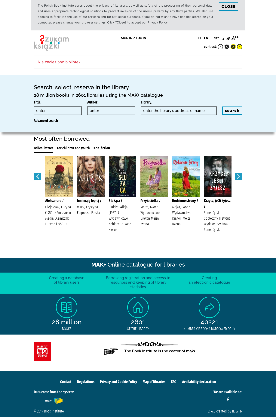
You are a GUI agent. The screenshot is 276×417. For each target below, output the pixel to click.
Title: (37, 102)
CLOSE (229, 6)
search (232, 110)
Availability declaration (199, 381)
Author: (92, 102)
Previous (37, 176)
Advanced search (46, 120)
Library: (146, 102)
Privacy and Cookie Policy (118, 381)
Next (238, 176)
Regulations (85, 381)
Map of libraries (154, 381)
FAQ (173, 381)
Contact (66, 381)
